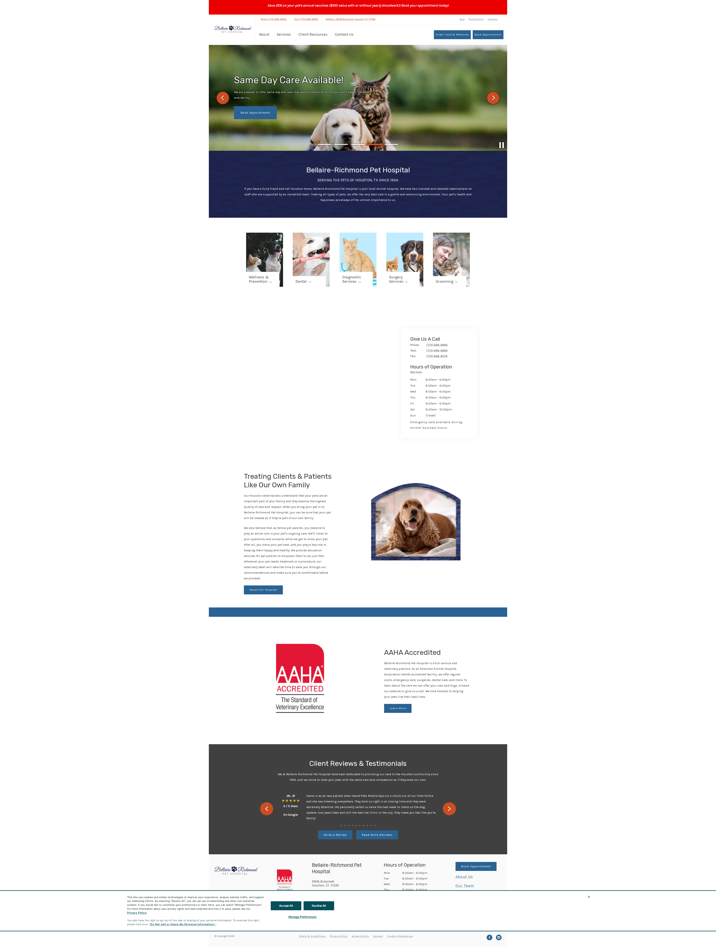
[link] (232, 29)
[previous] (222, 97)
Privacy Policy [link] (339, 936)
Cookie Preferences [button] (400, 936)
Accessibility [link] (360, 936)
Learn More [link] (398, 708)
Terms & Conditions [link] (312, 936)
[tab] (417, 372)
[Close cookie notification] (589, 897)
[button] (286, 880)
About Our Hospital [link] (263, 589)
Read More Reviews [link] (377, 835)
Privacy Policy (137, 912)
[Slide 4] (374, 144)
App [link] (462, 19)
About (264, 34)
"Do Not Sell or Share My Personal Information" (182, 924)
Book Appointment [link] (488, 34)
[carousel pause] (501, 145)
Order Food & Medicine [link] (452, 34)
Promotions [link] (476, 19)
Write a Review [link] (335, 835)
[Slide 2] (341, 144)
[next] (493, 97)
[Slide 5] (391, 144)
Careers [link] (493, 19)
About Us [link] (464, 877)
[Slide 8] (367, 825)
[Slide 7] (363, 825)
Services (284, 34)
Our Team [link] (465, 885)
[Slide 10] (375, 825)
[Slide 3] (358, 144)
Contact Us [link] (344, 34)
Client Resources (313, 34)
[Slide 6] (360, 825)
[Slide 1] (324, 144)
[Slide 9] (371, 825)
